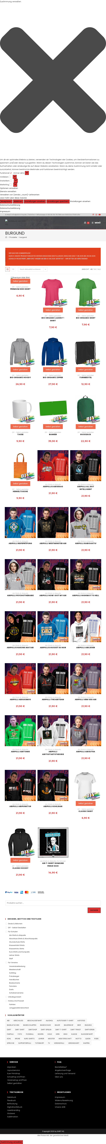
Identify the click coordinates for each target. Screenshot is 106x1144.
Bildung (88, 1025)
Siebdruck (11, 1097)
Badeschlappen (29, 1025)
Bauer (57, 1025)
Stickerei (11, 1113)
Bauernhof (68, 1025)
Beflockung (12, 1103)
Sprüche (10, 1043)
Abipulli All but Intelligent (85, 488)
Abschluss (18, 1020)
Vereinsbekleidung (17, 966)
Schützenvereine (16, 993)
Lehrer (41, 1039)
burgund (23, 237)
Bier (79, 1025)
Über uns (59, 1077)
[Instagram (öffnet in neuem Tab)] (96, 214)
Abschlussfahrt (34, 1020)
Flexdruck (11, 1100)
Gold (49, 1034)
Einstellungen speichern (58, 201)
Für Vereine (13, 962)
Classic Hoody (20, 868)
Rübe (96, 1039)
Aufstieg (12, 973)
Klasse (74, 1034)
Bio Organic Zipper (53, 377)
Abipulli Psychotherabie (20, 595)
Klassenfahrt (87, 1034)
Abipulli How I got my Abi (52, 595)
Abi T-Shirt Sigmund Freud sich (53, 864)
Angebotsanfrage (63, 1070)
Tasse (20, 434)
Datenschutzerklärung (10, 205)
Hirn (58, 1034)
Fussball (30, 1034)
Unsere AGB (60, 1107)
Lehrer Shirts (14, 955)
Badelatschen (13, 1025)
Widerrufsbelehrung (64, 1100)
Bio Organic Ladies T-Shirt (53, 319)
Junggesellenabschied (19, 1008)
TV (49, 1043)
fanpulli (10, 1034)
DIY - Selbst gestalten (20, 287)
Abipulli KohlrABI (52, 806)
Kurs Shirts (29, 1039)
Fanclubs (13, 986)
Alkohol (49, 1020)
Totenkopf (39, 1043)
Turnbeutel (85, 377)
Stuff (11, 958)
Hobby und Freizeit (16, 1001)
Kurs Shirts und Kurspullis (19, 952)
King (65, 1034)
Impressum (5, 211)
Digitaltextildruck (14, 1107)
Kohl (9, 1039)
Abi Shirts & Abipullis (53, 484)
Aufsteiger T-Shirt (65, 1020)
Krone (17, 1039)
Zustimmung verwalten (11, 1142)
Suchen (94, 910)
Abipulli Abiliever (85, 647)
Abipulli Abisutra (85, 751)
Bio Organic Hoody (20, 377)
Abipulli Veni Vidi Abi (85, 699)
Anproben (11, 1067)
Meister (51, 1039)
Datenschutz (61, 1103)
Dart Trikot (76, 1029)
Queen (87, 1039)
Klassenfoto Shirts (16, 948)
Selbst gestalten (53, 310)
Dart (9, 1029)
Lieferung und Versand (65, 1073)
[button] (53, 80)
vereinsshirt (73, 1043)
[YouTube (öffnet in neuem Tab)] (99, 214)
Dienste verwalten (8, 191)
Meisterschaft (15, 969)
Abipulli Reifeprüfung (20, 543)
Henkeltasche (20, 491)
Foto (20, 1034)
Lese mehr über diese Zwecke (13, 198)
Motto (78, 1039)
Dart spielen (46, 1029)
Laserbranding (13, 1110)
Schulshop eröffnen (16, 1077)
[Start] (6, 237)
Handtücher (14, 979)
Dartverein (89, 1029)
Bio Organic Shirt (85, 318)
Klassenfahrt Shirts (17, 945)
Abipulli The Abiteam (53, 699)
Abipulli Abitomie (20, 751)
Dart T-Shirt (61, 1029)
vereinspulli (59, 1043)
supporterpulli (24, 1043)
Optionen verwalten (9, 188)
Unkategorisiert (14, 997)
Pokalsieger (14, 976)
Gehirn (40, 1034)
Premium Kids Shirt (20, 289)
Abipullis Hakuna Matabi (20, 647)
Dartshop (33, 1029)
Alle (99, 269)
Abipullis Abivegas (53, 486)
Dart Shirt (20, 1029)
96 (95, 269)
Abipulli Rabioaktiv (85, 543)
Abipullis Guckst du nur (53, 647)
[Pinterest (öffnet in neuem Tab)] (93, 214)
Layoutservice (13, 1070)
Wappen (86, 1043)
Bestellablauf (61, 1067)
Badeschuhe (14, 983)
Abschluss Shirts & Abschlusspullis (23, 938)
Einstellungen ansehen (35, 201)
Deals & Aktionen (15, 923)
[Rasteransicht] (7, 269)
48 (91, 269)
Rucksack (85, 434)
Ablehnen (18, 201)
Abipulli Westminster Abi (53, 543)
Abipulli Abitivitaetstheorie (53, 753)
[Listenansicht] (13, 269)
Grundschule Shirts (17, 942)
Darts (11, 989)
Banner (53, 434)
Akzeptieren (6, 201)
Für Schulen (61, 861)
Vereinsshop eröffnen (17, 1080)
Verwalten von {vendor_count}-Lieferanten (19, 194)
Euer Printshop (13, 1073)
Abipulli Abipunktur (20, 806)
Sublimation (12, 1116)
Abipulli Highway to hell (85, 595)
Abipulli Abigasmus (20, 699)
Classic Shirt (85, 811)
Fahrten (12, 1004)
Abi (8, 1020)
